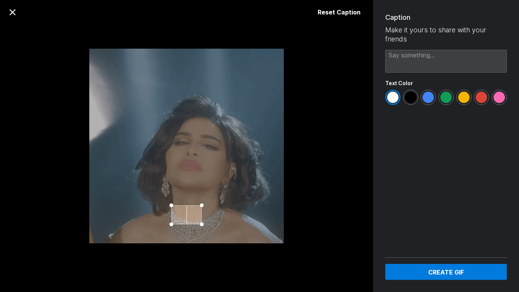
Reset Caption (339, 12)
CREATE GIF (446, 272)
